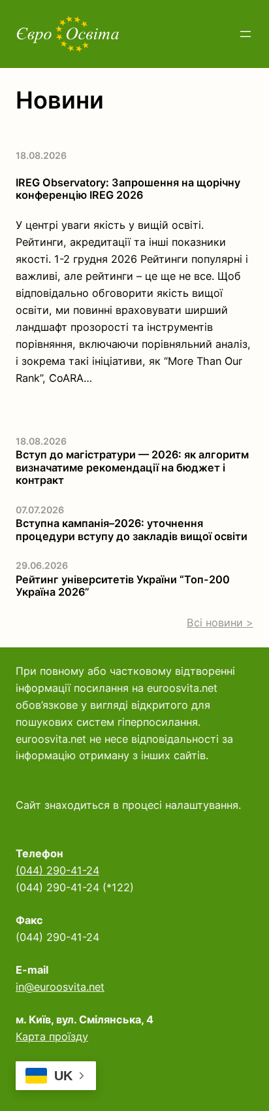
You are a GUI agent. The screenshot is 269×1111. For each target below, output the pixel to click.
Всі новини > (220, 622)
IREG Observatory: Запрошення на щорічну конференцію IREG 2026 (128, 189)
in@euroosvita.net (60, 986)
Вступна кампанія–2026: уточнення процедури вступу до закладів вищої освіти (131, 529)
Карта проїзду (52, 1036)
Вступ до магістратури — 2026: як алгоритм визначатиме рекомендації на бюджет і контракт (132, 468)
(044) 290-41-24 (57, 870)
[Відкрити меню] (245, 34)
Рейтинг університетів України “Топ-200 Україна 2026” (123, 585)
